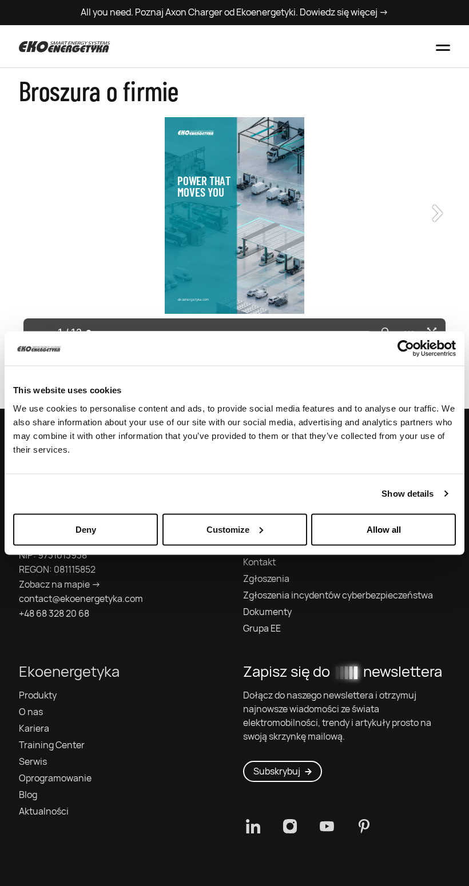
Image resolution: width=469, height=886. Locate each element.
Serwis (33, 762)
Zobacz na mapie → (60, 584)
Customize (227, 529)
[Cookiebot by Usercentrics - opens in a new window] (406, 348)
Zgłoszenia (266, 579)
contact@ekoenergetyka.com (81, 599)
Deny (85, 529)
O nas (31, 712)
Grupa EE (262, 628)
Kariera (34, 729)
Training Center (52, 745)
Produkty (38, 695)
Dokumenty (267, 612)
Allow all (384, 529)
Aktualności (44, 811)
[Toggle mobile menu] (443, 46)
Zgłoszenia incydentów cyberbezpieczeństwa (338, 595)
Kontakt (259, 562)
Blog (28, 795)
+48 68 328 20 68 (54, 614)
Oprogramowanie (55, 778)
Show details (407, 493)
